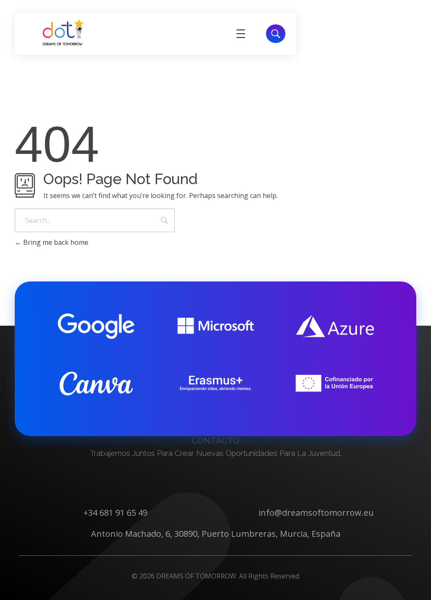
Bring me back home (54, 242)
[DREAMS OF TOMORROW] (63, 32)
